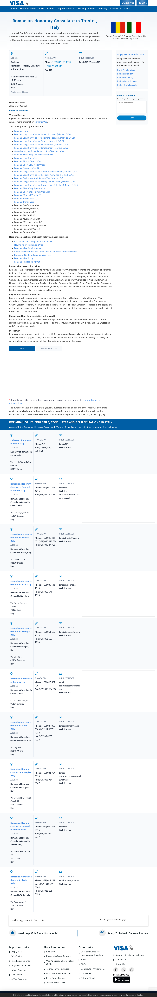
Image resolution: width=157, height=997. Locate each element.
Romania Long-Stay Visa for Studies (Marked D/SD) (39, 141)
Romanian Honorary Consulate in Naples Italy (20, 772)
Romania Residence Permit (27, 262)
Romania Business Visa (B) (26, 168)
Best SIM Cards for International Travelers (92, 953)
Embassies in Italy (125, 78)
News (127, 9)
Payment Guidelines (21, 965)
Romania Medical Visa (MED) (28, 195)
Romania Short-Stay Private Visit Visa (32, 192)
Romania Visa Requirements (27, 248)
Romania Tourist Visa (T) (25, 199)
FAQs (83, 964)
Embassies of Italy (125, 74)
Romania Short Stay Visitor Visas (29, 165)
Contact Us (115, 9)
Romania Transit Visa (24, 202)
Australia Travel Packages (58, 973)
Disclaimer (86, 973)
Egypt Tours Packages (56, 978)
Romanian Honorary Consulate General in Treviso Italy (20, 826)
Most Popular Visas (126, 70)
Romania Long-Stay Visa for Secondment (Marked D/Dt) (41, 145)
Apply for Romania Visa (130, 54)
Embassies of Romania (127, 81)
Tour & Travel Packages (57, 969)
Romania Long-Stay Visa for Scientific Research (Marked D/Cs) (44, 138)
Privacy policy (131, 995)
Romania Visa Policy (23, 258)
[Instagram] (131, 969)
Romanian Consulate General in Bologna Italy (21, 631)
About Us (120, 964)
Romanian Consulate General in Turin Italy (21, 880)
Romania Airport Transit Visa (27, 161)
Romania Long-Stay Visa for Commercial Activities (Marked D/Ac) (45, 172)
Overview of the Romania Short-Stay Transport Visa (39, 151)
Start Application (28, 9)
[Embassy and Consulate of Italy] (134, 27)
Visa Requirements (86, 9)
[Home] (19, 3)
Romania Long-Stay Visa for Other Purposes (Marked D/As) (43, 134)
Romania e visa (21, 131)
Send (132, 118)
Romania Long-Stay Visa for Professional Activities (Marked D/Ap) (46, 185)
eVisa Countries (46, 9)
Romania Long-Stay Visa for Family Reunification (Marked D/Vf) (44, 182)
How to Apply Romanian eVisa (28, 245)
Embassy (103, 9)
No (42, 920)
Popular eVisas (65, 9)
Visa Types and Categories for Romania (33, 242)
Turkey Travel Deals (55, 983)
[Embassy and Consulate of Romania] (118, 27)
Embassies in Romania (127, 85)
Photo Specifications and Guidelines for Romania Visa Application (45, 252)
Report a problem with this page (113, 920)
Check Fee (17, 975)
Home (14, 9)
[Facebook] (115, 969)
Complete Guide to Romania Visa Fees (32, 255)
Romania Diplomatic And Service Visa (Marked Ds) (38, 178)
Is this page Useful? (22, 920)
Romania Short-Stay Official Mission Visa (33, 155)
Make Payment (19, 970)
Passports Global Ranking (58, 956)
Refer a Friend (88, 978)
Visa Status (17, 956)
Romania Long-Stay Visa (25, 158)
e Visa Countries (19, 979)
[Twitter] (123, 969)
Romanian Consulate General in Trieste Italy (21, 537)
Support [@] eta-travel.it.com (130, 955)
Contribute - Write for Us (93, 969)
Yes (35, 920)
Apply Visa (17, 952)
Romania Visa (41, 122)
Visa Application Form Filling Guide (59, 963)
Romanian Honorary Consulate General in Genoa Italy (20, 487)
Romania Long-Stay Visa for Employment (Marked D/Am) (41, 148)
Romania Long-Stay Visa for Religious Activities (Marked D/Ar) (44, 175)
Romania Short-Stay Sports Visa (29, 188)
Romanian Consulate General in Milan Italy (21, 725)
